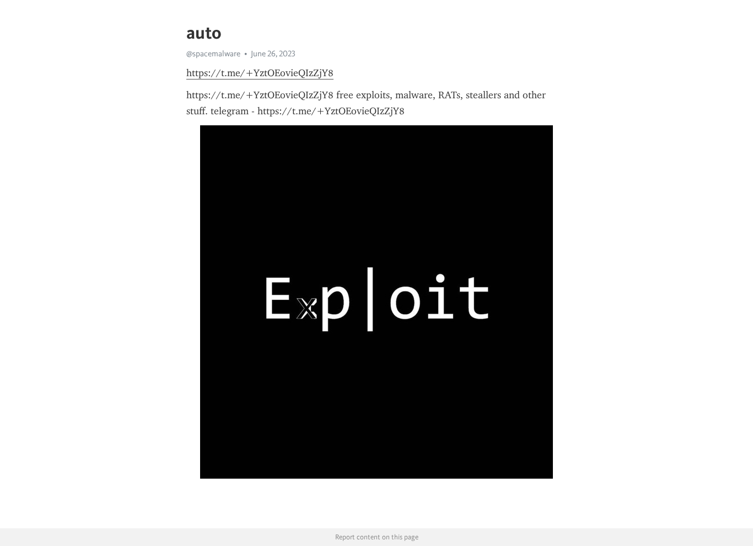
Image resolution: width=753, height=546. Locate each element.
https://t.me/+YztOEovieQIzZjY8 (260, 73)
